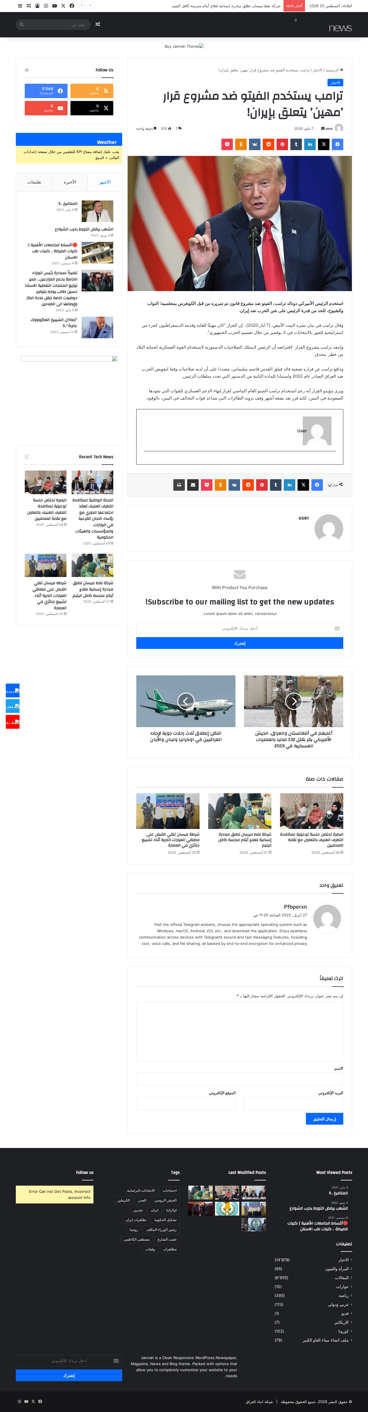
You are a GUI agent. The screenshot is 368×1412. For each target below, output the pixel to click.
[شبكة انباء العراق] (309, 25)
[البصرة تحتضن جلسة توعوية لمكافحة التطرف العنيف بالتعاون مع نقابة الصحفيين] (311, 811)
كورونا (343, 1331)
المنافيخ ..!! (68, 203)
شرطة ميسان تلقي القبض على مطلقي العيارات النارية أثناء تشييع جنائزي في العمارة (171, 840)
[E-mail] (333, 460)
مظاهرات (170, 1249)
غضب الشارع (167, 1239)
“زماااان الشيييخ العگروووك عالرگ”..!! (54, 323)
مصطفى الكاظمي (137, 1239)
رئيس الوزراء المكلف (161, 1229)
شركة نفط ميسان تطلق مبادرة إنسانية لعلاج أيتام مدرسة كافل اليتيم (244, 840)
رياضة (344, 1295)
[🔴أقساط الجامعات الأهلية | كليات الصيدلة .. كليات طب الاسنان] (97, 252)
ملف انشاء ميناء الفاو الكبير (326, 1340)
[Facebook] (13, 690)
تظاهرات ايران (136, 1220)
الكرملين (123, 1200)
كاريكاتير (341, 1322)
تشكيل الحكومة (165, 1220)
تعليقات (34, 182)
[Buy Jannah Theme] (184, 46)
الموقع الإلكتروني (222, 1092)
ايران (154, 1210)
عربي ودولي (338, 1304)
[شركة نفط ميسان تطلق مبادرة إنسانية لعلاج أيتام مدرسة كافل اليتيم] (239, 811)
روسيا (134, 1229)
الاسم (338, 1068)
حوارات (342, 1286)
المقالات (342, 1277)
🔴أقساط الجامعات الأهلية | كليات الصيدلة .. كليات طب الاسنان (52, 251)
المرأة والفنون (337, 1268)
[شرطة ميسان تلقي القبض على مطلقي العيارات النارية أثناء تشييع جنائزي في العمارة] (168, 811)
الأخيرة (70, 182)
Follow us (84, 1172)
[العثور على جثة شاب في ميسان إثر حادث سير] (227, 1209)
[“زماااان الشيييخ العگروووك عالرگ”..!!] (97, 327)
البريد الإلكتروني (330, 1092)
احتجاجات (170, 1190)
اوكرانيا (171, 1210)
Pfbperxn (295, 907)
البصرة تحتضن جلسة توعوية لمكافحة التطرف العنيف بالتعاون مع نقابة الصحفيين (311, 840)
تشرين (138, 1210)
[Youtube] (13, 722)
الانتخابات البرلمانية (141, 1190)
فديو (345, 1313)
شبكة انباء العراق (259, 1401)
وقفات (150, 1249)
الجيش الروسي (165, 1200)
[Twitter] (13, 706)
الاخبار (317, 70)
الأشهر (105, 182)
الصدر (142, 1200)
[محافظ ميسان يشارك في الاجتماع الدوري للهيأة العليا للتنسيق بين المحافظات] (200, 1209)
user (329, 128)
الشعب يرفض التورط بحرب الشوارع (84, 229)
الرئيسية (332, 70)
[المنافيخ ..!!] (97, 211)
